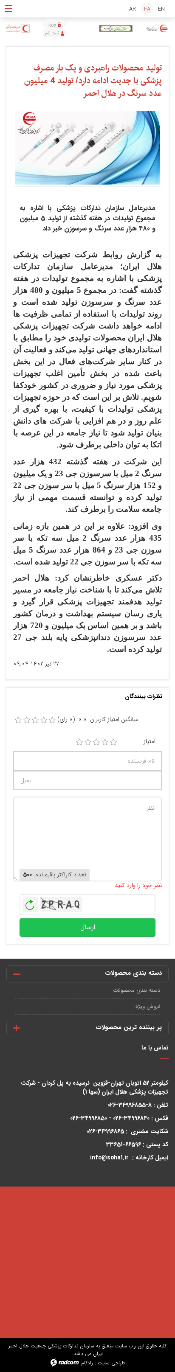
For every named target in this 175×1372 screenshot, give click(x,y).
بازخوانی (30, 903)
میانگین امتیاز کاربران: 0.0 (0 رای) (97, 719)
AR (132, 9)
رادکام (87, 1363)
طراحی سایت (111, 1363)
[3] (96, 742)
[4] (105, 742)
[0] (18, 720)
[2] (88, 742)
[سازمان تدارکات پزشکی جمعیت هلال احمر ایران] (157, 28)
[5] (113, 742)
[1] (79, 742)
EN (161, 9)
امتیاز (149, 741)
